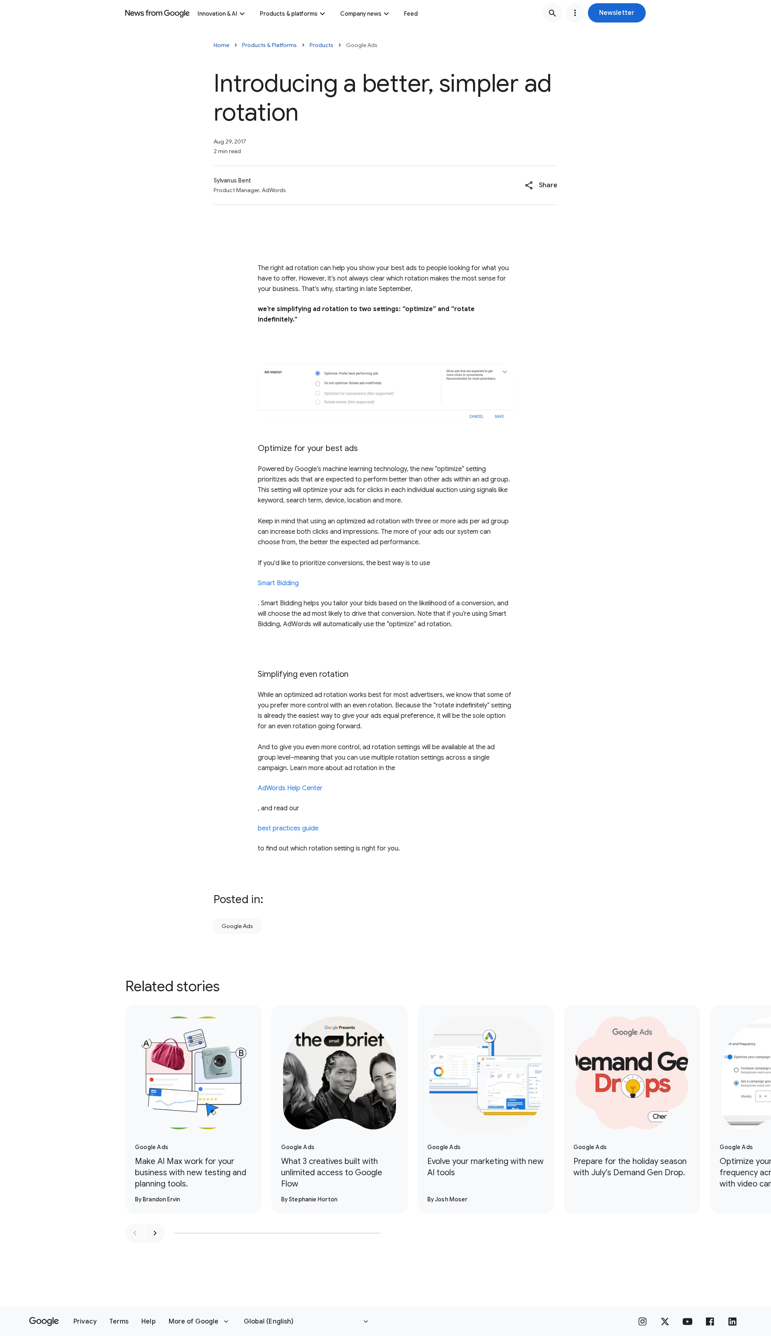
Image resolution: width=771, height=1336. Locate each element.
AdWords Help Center (290, 788)
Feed (411, 13)
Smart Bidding (278, 583)
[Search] (552, 13)
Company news (360, 13)
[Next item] (155, 1233)
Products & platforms (289, 13)
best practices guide (288, 828)
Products (321, 45)
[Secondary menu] (575, 13)
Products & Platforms (269, 45)
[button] (617, 13)
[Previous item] (135, 1233)
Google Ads (237, 926)
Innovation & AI (217, 13)
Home (221, 45)
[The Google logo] (44, 1321)
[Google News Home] (157, 13)
